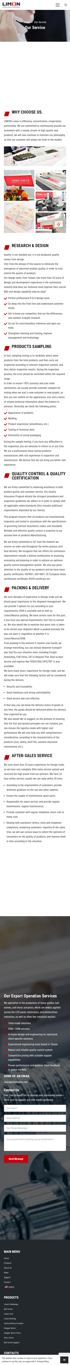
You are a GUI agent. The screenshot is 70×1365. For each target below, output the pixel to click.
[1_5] (11, 5)
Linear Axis (8, 1314)
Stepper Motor (10, 1328)
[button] (66, 5)
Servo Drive (9, 1337)
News (6, 1272)
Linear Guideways (11, 1304)
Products (7, 1263)
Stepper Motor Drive (12, 1333)
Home (6, 1258)
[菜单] (58, 5)
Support (7, 1277)
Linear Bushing (10, 1318)
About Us (8, 1268)
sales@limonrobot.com (16, 1082)
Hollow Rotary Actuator (13, 1323)
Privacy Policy (43, 1361)
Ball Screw (8, 1309)
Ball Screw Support (12, 1342)
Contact (7, 1282)
